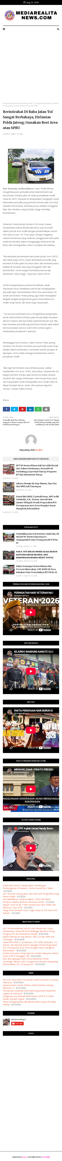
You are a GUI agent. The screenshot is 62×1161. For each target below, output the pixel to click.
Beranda (6, 103)
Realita (39, 450)
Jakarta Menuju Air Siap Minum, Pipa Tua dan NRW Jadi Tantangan (36, 485)
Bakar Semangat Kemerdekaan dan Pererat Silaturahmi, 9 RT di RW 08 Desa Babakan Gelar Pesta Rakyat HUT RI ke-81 (36, 569)
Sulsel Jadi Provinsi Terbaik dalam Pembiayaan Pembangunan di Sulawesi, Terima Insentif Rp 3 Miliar (28, 887)
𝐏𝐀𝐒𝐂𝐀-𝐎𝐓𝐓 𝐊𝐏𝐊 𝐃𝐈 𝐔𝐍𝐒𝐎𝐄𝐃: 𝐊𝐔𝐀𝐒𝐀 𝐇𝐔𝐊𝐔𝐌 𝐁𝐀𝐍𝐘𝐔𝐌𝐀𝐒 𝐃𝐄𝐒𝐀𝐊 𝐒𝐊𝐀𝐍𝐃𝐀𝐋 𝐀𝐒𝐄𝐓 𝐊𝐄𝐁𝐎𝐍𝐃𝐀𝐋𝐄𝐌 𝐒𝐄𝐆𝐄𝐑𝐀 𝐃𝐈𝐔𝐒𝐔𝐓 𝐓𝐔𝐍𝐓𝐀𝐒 (36, 554)
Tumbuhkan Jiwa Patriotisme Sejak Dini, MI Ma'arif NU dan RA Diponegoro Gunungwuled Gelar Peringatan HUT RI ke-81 (37, 538)
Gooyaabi (46, 1157)
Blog (24, 1157)
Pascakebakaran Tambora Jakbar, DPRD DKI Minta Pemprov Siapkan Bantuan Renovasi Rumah (27, 900)
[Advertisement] (31, 69)
